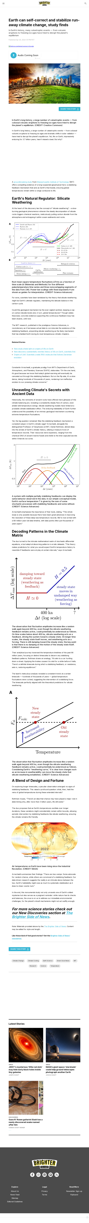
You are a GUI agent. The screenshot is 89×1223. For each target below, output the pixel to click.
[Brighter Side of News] (44, 3)
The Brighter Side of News (55, 926)
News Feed (14, 1195)
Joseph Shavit (14, 1075)
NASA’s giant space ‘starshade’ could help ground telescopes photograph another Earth (61, 1069)
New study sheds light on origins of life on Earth (34, 349)
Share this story (68, 109)
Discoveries (13, 1117)
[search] (85, 3)
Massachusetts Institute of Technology (53, 182)
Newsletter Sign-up (74, 1191)
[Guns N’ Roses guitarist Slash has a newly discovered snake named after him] (26, 1097)
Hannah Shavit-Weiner (17, 1127)
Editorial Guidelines (15, 1201)
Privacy (44, 1191)
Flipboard (74, 1195)
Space (11, 1064)
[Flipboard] (50, 1175)
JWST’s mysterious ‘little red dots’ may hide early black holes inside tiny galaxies (25, 1069)
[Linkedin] (44, 1175)
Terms (44, 1195)
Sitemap (15, 1198)
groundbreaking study (23, 182)
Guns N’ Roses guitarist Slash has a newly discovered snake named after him (26, 1122)
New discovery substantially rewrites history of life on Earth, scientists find (45, 352)
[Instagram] (38, 1175)
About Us (15, 1191)
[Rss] (56, 1175)
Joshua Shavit (51, 1075)
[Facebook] (32, 1175)
